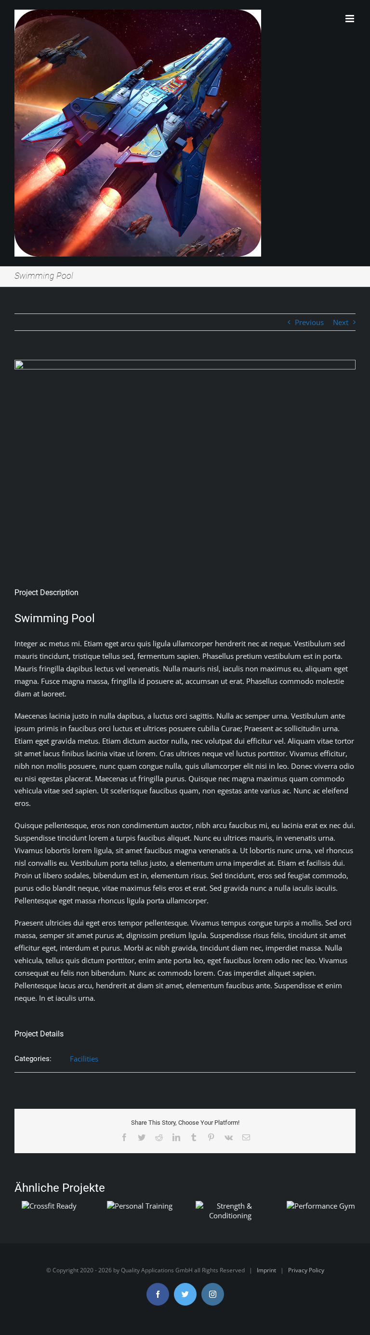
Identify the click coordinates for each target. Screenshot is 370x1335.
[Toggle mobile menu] (350, 19)
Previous (309, 322)
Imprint (266, 1270)
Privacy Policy (306, 1270)
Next (340, 322)
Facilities (84, 1058)
